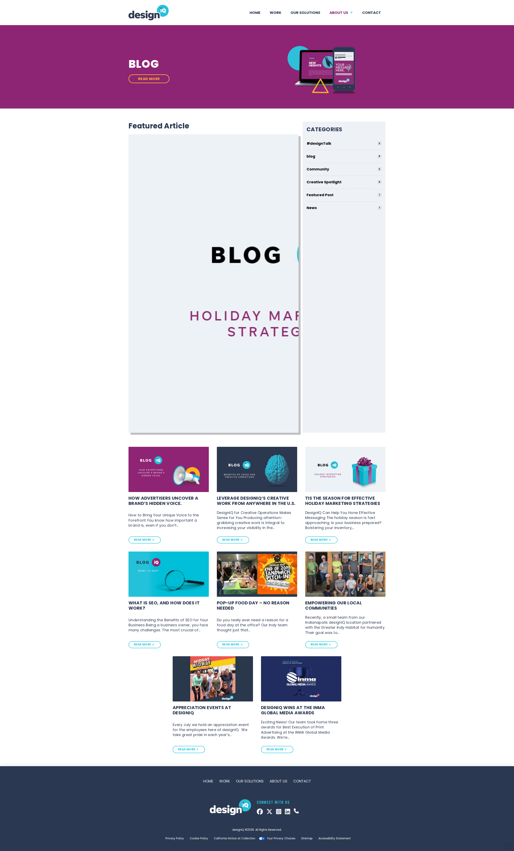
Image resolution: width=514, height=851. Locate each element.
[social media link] (260, 811)
